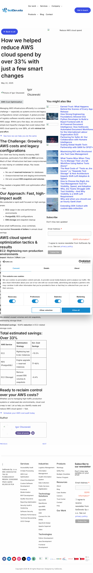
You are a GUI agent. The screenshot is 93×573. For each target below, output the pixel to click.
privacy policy (67, 246)
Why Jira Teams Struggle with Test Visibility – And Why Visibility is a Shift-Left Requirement (75, 193)
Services (24, 464)
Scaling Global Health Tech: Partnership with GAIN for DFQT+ (76, 145)
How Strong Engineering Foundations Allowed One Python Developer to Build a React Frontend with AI (74, 118)
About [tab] (76, 268)
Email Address (55, 229)
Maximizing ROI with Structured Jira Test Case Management (76, 152)
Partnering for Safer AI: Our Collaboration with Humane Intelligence (74, 139)
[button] (37, 6)
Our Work (61, 510)
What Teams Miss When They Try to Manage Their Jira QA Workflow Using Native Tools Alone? (75, 162)
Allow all (76, 310)
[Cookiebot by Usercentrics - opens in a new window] (80, 261)
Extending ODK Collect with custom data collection (74, 207)
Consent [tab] (16, 268)
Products (61, 464)
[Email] (33, 433)
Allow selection (46, 310)
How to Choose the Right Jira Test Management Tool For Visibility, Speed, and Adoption (75, 183)
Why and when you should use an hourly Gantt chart (75, 200)
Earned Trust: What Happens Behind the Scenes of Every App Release (76, 109)
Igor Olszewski (23, 427)
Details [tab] (46, 268)
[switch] (35, 301)
